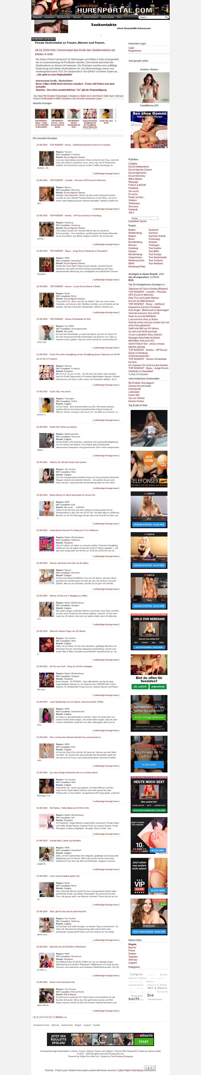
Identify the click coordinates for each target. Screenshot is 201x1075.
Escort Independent (138, 166)
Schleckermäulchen (138, 356)
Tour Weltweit (156, 263)
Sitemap (132, 959)
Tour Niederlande (158, 257)
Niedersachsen (136, 260)
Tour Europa (155, 254)
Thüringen (154, 245)
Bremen (132, 245)
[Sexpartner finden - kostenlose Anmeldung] (100, 32)
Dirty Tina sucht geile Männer (143, 298)
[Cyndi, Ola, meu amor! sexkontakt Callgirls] (91, 119)
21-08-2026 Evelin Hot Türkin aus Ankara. (56, 427)
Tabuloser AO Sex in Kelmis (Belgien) (148, 289)
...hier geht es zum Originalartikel (54, 74)
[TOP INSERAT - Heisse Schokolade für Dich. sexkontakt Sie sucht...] (59, 119)
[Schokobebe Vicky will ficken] (149, 447)
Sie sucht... (69, 331)
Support (132, 963)
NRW (131, 263)
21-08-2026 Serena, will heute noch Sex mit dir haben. (62, 563)
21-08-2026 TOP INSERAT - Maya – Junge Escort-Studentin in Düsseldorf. (72, 251)
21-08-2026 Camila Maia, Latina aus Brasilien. (58, 840)
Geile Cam (109, 96)
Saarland (153, 230)
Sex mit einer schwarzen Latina (87, 98)
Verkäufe (133, 209)
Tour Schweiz (156, 260)
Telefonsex (134, 203)
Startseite (37, 17)
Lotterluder (134, 392)
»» (65, 1017)
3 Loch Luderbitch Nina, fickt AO (145, 334)
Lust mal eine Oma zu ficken (143, 319)
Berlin (131, 239)
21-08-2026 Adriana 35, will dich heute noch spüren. (61, 462)
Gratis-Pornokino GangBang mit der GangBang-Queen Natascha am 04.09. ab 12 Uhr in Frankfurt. (75, 126)
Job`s (131, 212)
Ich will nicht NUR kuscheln (142, 331)
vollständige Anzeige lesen (106, 173)
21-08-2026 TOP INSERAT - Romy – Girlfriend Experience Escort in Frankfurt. (73, 145)
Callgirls (67, 404)
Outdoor (132, 200)
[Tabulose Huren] (149, 148)
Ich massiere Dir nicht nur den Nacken (148, 365)
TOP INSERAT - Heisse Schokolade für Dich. (59, 124)
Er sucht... (133, 194)
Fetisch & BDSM (137, 185)
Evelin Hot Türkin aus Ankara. (108, 122)
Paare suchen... (136, 197)
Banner (132, 947)
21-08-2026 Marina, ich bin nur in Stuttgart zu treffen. (62, 595)
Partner (132, 953)
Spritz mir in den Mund (91, 96)
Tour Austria (155, 248)
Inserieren (49, 17)
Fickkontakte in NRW (51, 98)
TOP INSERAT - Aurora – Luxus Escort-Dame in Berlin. (43, 124)
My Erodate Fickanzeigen (56, 96)
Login (131, 48)
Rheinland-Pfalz (136, 266)
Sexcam (77, 17)
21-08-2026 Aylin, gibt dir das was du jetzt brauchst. (61, 911)
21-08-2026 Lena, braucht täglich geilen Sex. (58, 876)
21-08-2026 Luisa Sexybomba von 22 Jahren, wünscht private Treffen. (70, 702)
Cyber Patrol (124, 1070)
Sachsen (153, 233)
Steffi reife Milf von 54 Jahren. (143, 328)
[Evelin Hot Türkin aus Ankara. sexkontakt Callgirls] (108, 119)
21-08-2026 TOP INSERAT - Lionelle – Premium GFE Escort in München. (71, 180)
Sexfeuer (66, 98)
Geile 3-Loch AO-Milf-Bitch (142, 316)
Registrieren (134, 51)
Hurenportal (134, 389)
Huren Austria (107, 17)
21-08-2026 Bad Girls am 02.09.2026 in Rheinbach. (61, 946)
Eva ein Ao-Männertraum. (141, 301)
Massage (133, 182)
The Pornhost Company (122, 1056)
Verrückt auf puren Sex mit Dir (144, 313)
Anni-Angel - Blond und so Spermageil (148, 310)
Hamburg (133, 248)
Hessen (132, 251)
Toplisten (133, 956)
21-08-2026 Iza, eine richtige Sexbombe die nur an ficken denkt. (67, 772)
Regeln (78, 1025)
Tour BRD (154, 251)
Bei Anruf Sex (64, 17)
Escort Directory (136, 176)
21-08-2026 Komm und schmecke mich (55, 982)
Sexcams (133, 206)
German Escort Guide (139, 386)
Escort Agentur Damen (74, 157)
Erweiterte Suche (137, 221)
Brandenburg (135, 242)
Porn (119, 17)
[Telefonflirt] (149, 488)
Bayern (132, 236)
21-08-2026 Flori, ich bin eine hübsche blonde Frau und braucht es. (68, 737)
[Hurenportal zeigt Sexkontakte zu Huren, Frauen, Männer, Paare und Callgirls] (100, 14)
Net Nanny (137, 1070)
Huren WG (133, 395)
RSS (130, 280)
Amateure (74, 96)
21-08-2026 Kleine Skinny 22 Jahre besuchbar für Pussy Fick (65, 495)
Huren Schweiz (91, 17)
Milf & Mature (70, 994)
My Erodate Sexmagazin (141, 383)
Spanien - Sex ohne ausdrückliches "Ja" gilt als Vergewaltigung (71, 90)
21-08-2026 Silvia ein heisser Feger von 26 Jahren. (61, 631)
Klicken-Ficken (136, 401)
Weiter (59, 1017)
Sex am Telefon (136, 398)
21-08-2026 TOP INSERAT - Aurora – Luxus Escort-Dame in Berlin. (68, 286)
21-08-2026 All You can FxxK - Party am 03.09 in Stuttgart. (64, 666)
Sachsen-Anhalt (157, 236)
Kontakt (96, 1025)
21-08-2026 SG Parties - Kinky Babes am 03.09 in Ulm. (63, 808)
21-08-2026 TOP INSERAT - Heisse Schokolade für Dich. (63, 319)
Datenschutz (67, 1025)
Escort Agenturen (137, 173)
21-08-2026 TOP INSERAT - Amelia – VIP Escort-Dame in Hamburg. (69, 215)
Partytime (68, 371)
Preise (131, 950)
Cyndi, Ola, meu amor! (91, 122)
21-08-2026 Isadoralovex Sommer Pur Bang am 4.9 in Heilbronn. (67, 530)
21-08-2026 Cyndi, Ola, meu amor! (53, 391)
